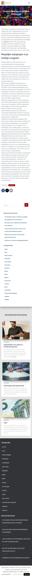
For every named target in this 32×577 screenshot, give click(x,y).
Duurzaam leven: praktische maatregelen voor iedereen (15, 531)
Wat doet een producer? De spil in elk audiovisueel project (13, 550)
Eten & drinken (8, 255)
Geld (5, 423)
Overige (7, 283)
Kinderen (7, 268)
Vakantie (7, 296)
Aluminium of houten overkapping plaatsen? (16, 240)
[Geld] (16, 408)
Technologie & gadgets (11, 293)
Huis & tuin (7, 265)
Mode (6, 274)
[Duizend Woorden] (7, 3)
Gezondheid (8, 261)
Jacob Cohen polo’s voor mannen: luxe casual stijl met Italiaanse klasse (16, 540)
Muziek (6, 277)
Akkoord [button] (27, 574)
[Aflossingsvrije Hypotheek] (16, 371)
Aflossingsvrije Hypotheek (14, 386)
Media (6, 271)
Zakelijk (7, 299)
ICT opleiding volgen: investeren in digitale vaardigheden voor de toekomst (15, 521)
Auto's (6, 249)
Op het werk (8, 280)
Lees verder (13, 357)
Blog (6, 252)
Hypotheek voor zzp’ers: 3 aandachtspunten (13, 346)
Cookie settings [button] (17, 574)
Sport (6, 287)
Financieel (11, 185)
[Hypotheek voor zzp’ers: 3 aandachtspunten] (16, 330)
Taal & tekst (8, 290)
